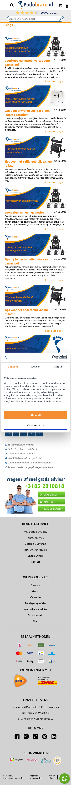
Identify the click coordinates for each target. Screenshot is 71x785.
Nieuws (36, 591)
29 (39, 433)
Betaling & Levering (35, 543)
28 (31, 433)
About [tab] (58, 366)
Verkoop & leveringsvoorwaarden (13, 777)
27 (23, 433)
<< (8, 433)
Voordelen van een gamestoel (25, 212)
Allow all (35, 415)
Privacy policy (51, 777)
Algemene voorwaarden (36, 777)
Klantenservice (35, 537)
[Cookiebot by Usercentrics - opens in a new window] (52, 357)
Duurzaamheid (35, 615)
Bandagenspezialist (35, 603)
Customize (33, 425)
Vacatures (35, 597)
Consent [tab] (13, 366)
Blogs (36, 621)
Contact (35, 561)
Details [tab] (35, 366)
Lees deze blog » (54, 81)
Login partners (35, 555)
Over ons (35, 585)
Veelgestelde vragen (35, 531)
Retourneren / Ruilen (35, 549)
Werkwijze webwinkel (35, 609)
